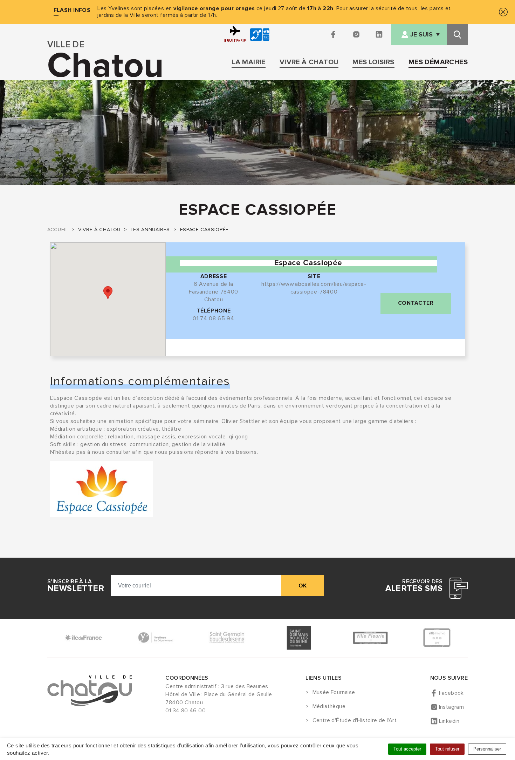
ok (302, 585)
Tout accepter (407, 749)
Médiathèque (329, 707)
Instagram (451, 707)
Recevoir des (413, 585)
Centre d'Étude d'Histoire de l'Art (355, 721)
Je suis (421, 34)
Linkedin (449, 721)
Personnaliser (487, 749)
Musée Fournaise (334, 693)
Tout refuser (447, 749)
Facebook (451, 693)
